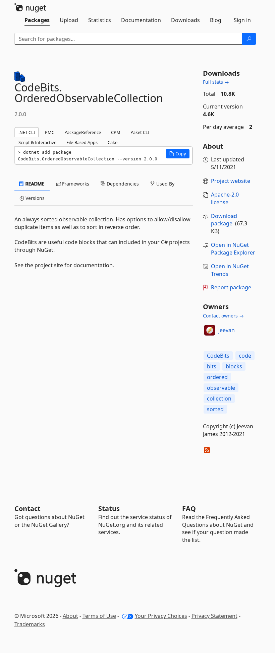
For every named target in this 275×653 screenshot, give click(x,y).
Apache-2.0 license (225, 198)
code (245, 355)
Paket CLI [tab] (139, 132)
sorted (215, 409)
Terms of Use (99, 616)
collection (219, 398)
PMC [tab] (49, 132)
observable (221, 387)
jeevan (226, 330)
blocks (234, 366)
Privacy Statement (214, 616)
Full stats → (216, 82)
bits (211, 366)
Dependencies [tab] (122, 183)
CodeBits (218, 355)
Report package (231, 287)
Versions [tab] (34, 198)
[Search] (249, 39)
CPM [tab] (115, 132)
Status (109, 508)
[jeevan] (210, 330)
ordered (217, 377)
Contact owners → (223, 315)
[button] (177, 153)
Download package (224, 219)
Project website (230, 181)
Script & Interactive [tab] (37, 142)
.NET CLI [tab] (26, 132)
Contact (27, 508)
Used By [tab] (164, 183)
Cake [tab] (112, 142)
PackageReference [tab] (82, 132)
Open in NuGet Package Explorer (233, 248)
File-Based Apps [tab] (82, 142)
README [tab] (34, 183)
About (70, 616)
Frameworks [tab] (75, 183)
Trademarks (29, 624)
